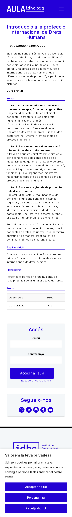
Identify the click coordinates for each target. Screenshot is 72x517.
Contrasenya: (36, 354)
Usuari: (36, 338)
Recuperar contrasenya (36, 380)
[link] (25, 9)
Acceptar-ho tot (36, 486)
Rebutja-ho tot (36, 508)
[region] (36, 483)
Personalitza (36, 497)
